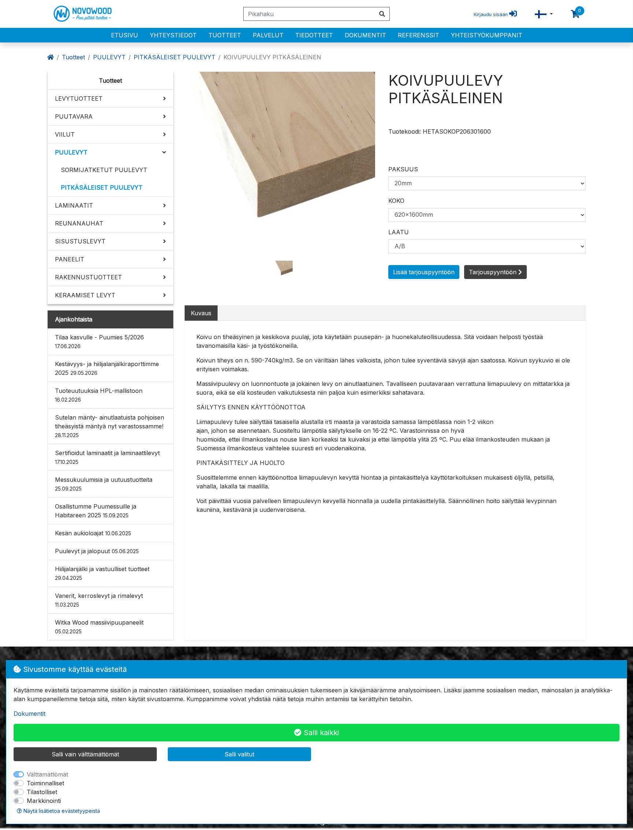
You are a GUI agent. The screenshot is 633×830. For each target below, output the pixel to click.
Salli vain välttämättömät (85, 754)
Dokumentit (365, 35)
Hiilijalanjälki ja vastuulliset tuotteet (102, 573)
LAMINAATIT (74, 205)
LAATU (398, 232)
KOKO (396, 200)
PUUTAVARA (74, 116)
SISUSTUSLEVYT (80, 241)
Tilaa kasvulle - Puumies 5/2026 (99, 341)
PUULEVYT (109, 57)
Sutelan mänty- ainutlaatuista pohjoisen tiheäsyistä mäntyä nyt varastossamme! (109, 426)
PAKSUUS (403, 169)
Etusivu (124, 35)
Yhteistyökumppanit (486, 35)
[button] (543, 14)
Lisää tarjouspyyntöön (424, 272)
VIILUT (65, 134)
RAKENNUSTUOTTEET (88, 277)
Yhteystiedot (173, 35)
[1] (283, 269)
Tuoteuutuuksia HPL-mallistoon (98, 395)
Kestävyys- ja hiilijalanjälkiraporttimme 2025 (107, 368)
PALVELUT (268, 35)
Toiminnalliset (45, 783)
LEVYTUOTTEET (79, 98)
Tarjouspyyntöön (493, 272)
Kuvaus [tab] (201, 313)
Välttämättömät (47, 774)
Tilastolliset (42, 792)
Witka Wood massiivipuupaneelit (99, 626)
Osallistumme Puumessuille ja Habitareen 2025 (95, 511)
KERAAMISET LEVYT (85, 295)
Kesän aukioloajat (93, 533)
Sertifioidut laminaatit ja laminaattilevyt (107, 457)
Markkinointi (44, 800)
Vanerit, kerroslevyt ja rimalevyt (99, 600)
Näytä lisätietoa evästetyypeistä (61, 811)
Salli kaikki (320, 732)
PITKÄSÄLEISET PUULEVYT (174, 57)
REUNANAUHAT (79, 223)
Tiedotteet (314, 35)
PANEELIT (69, 259)
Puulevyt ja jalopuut (97, 551)
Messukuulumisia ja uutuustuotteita (103, 484)
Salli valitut (239, 754)
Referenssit (418, 35)
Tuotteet (224, 35)
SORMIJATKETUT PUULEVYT (104, 170)
